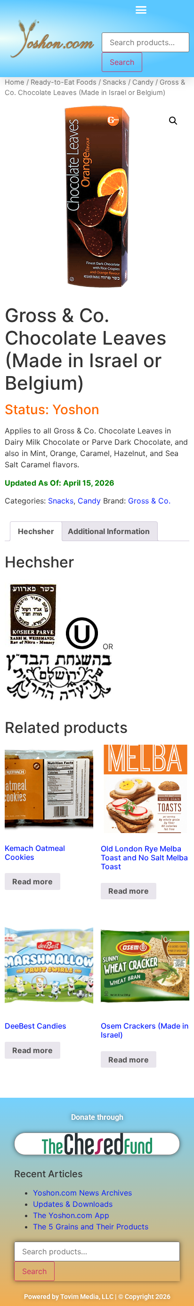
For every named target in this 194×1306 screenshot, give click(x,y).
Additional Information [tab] (109, 531)
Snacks (114, 82)
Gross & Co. (149, 500)
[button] (141, 9)
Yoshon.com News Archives (82, 1192)
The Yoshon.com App (71, 1215)
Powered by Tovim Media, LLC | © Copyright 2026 (97, 1296)
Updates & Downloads (73, 1204)
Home (14, 82)
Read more (32, 881)
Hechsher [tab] (36, 531)
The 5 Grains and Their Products (90, 1226)
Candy (143, 82)
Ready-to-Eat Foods (64, 82)
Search (122, 62)
